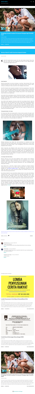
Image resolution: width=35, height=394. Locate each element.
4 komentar (7, 44)
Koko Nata (4, 1)
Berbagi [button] (2, 44)
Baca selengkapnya (30, 308)
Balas (5, 246)
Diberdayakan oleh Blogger (18, 391)
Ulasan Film (5, 235)
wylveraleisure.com (7, 242)
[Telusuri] (31, 1)
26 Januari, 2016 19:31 (13, 242)
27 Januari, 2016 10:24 (15, 254)
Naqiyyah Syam (6, 248)
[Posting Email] (8, 235)
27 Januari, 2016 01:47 (12, 248)
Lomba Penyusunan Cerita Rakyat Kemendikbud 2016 (14, 299)
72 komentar (7, 308)
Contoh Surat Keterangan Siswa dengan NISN (12, 337)
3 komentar (7, 346)
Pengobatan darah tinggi (7, 254)
